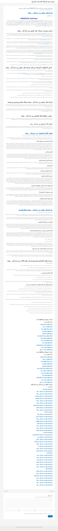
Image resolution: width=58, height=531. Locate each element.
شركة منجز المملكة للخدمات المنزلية (42, 1)
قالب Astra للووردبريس (19, 527)
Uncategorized (47, 9)
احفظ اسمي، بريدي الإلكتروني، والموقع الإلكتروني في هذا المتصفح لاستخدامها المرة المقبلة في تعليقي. (37, 513)
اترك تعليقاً (51, 9)
